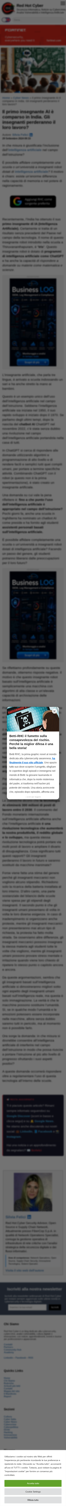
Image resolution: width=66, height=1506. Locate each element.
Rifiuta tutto (33, 1500)
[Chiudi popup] (54, 711)
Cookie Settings (33, 1491)
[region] (33, 1478)
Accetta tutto (33, 1483)
